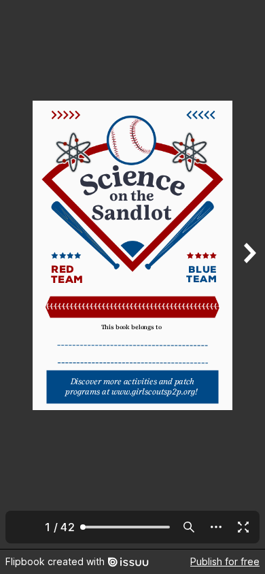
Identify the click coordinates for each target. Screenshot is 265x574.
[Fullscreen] (243, 527)
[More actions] (216, 527)
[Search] (188, 527)
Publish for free (225, 561)
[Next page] (248, 274)
